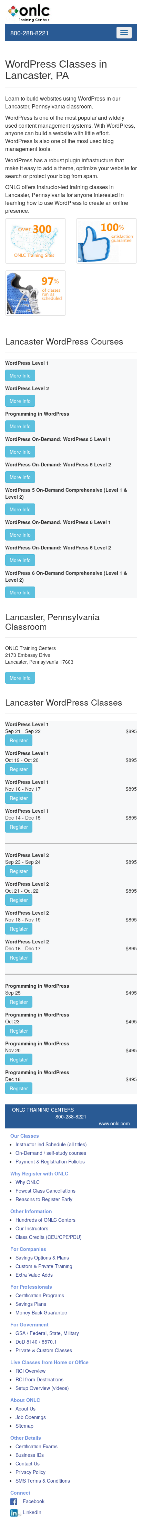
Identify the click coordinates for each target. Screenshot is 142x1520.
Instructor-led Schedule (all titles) (51, 1144)
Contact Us (28, 1463)
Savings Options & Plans (42, 1257)
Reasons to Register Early (44, 1199)
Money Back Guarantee (41, 1312)
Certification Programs (40, 1295)
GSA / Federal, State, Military (47, 1333)
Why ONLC (28, 1182)
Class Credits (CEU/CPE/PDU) (49, 1236)
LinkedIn (31, 1512)
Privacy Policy (30, 1472)
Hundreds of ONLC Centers (45, 1219)
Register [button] (19, 740)
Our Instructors (32, 1228)
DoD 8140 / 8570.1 (36, 1341)
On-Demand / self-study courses (51, 1152)
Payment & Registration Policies (50, 1161)
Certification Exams (37, 1446)
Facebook (30, 1501)
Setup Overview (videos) (42, 1387)
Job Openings (31, 1417)
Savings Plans (31, 1303)
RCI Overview (30, 1370)
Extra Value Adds (34, 1274)
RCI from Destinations (39, 1379)
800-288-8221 (29, 32)
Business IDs (30, 1454)
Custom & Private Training (44, 1266)
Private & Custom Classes (44, 1350)
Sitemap (24, 1425)
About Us (26, 1408)
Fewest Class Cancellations (45, 1190)
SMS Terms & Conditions (43, 1480)
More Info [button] (20, 375)
